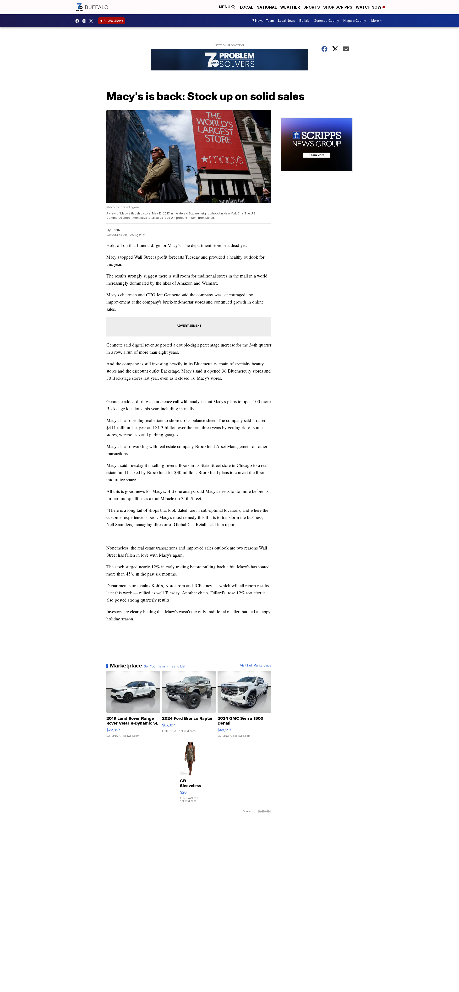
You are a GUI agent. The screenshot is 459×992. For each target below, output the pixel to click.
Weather (290, 7)
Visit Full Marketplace (255, 665)
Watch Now (369, 7)
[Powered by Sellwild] (264, 811)
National (267, 7)
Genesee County (326, 20)
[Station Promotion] (229, 60)
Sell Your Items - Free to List (164, 666)
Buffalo (304, 20)
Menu (225, 7)
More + (376, 20)
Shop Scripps (337, 7)
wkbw (85, 21)
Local (246, 7)
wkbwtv (78, 21)
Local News (286, 20)
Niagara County (354, 20)
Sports (311, 7)
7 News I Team (263, 20)
